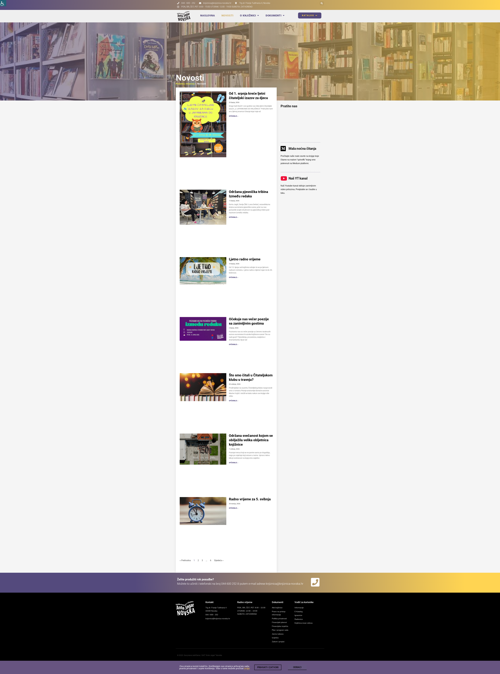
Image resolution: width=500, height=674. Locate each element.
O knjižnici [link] (248, 15)
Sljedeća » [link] (218, 560)
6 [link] (210, 560)
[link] (3, 3)
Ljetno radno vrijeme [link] (244, 259)
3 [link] (202, 560)
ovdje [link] (246, 668)
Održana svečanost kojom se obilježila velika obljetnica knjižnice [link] (251, 440)
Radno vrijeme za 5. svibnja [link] (250, 499)
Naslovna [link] (207, 15)
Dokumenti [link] (274, 15)
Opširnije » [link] (233, 116)
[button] (322, 3)
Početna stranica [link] (185, 83)
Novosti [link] (227, 15)
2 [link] (198, 560)
